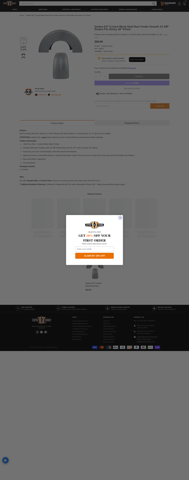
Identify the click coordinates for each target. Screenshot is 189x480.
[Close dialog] (120, 217)
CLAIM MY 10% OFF (94, 256)
